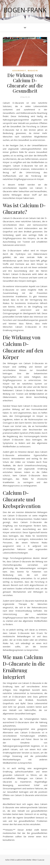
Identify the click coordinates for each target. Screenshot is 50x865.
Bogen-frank (25, 10)
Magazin (33, 70)
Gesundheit (19, 70)
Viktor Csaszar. (38, 860)
